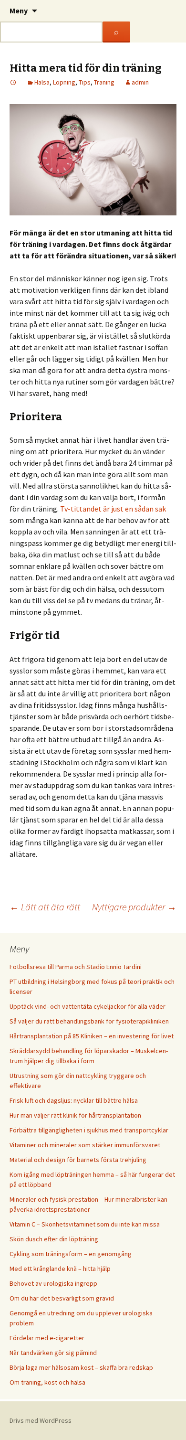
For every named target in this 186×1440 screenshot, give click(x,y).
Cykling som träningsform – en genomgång (71, 1253)
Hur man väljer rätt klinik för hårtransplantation (75, 1115)
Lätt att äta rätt (45, 907)
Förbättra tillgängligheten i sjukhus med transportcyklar (89, 1130)
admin (140, 82)
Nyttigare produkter (134, 907)
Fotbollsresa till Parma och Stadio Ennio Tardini (76, 966)
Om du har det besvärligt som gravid (62, 1298)
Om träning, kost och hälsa (47, 1382)
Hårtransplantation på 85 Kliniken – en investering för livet (92, 1036)
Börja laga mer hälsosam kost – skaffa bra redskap (81, 1367)
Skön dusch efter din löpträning (54, 1239)
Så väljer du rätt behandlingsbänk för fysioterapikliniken (89, 1021)
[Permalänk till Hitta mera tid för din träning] (13, 82)
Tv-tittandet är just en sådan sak (113, 508)
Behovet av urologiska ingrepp (53, 1283)
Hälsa (42, 82)
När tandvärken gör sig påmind (53, 1352)
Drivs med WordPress (41, 1420)
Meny (19, 10)
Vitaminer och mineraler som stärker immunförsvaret (85, 1145)
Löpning (64, 82)
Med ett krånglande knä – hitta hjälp (60, 1268)
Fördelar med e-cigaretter (47, 1337)
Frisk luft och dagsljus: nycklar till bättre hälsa (74, 1100)
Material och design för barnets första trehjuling (78, 1159)
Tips (85, 82)
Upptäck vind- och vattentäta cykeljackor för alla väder (87, 1006)
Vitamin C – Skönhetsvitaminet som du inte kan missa (85, 1224)
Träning (104, 82)
